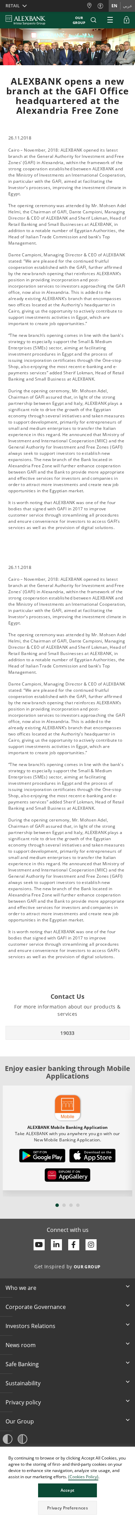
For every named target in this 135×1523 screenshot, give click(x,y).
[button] (93, 20)
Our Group (79, 20)
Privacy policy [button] (23, 1402)
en (114, 6)
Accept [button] (68, 1490)
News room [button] (21, 1345)
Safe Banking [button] (22, 1364)
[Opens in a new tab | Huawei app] (67, 1175)
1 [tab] (57, 1205)
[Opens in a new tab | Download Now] (42, 1156)
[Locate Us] (92, 5)
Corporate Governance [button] (36, 1307)
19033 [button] (67, 1033)
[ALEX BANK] (26, 20)
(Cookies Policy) (83, 1477)
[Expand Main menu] (110, 20)
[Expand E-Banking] (126, 20)
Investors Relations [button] (30, 1326)
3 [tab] (71, 1205)
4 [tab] (78, 1205)
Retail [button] (13, 6)
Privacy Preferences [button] (67, 1508)
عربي (127, 6)
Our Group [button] (20, 1421)
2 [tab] (64, 1205)
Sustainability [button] (23, 1383)
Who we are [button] (21, 1288)
